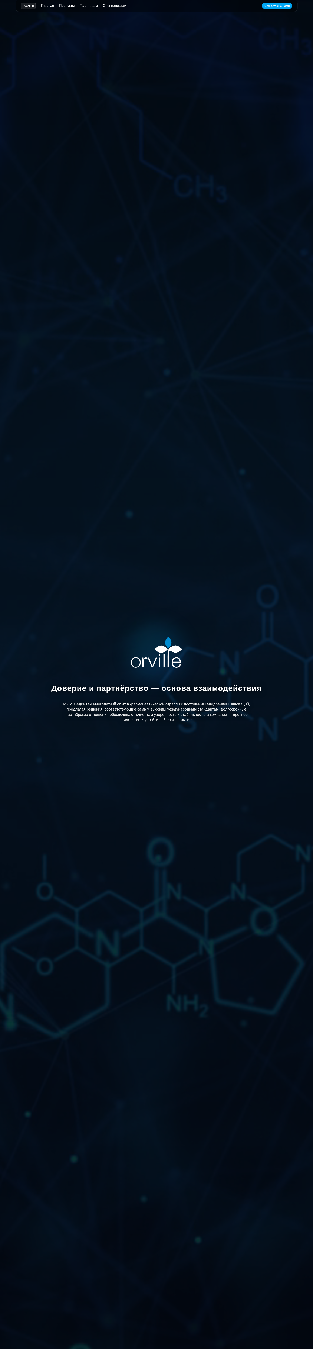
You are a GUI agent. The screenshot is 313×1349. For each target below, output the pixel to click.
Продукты (67, 5)
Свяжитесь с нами (277, 5)
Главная (47, 5)
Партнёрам (89, 5)
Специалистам (114, 5)
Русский (28, 5)
